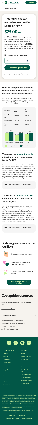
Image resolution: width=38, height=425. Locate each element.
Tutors (5, 382)
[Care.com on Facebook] (9, 343)
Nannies (5, 373)
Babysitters (6, 370)
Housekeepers (7, 379)
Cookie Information (27, 418)
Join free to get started (17, 68)
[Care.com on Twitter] (15, 343)
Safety (23, 353)
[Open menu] (2, 2)
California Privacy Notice (12, 418)
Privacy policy (7, 362)
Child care (6, 376)
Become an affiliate (26, 380)
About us (5, 353)
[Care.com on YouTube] (22, 343)
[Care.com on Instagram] (29, 343)
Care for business (26, 377)
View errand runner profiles (19, 282)
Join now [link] (31, 2)
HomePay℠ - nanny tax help (27, 370)
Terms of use (7, 359)
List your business (26, 374)
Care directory (25, 383)
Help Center (24, 359)
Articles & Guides (26, 356)
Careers (5, 356)
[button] (19, 8)
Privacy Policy (22, 415)
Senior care (6, 385)
